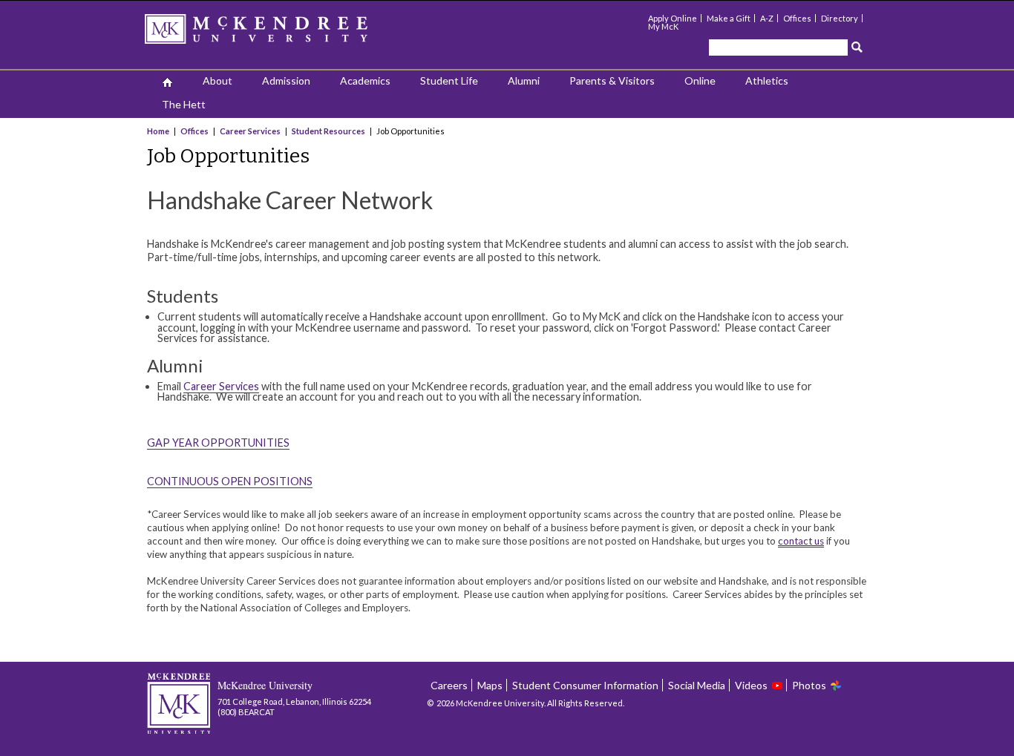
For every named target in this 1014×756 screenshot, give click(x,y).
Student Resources (328, 131)
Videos (751, 685)
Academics (365, 80)
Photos (809, 685)
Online (700, 80)
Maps (490, 685)
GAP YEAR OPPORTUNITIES (218, 442)
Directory (839, 18)
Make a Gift (728, 18)
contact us (801, 541)
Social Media (696, 685)
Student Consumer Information (585, 685)
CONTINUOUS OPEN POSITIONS (230, 481)
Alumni (524, 80)
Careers (449, 685)
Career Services (250, 131)
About (217, 80)
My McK (663, 26)
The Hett (184, 104)
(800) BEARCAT (246, 712)
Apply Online (672, 18)
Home (159, 131)
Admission (286, 80)
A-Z (766, 18)
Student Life (449, 80)
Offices (797, 18)
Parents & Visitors (612, 80)
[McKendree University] (275, 33)
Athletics (766, 80)
